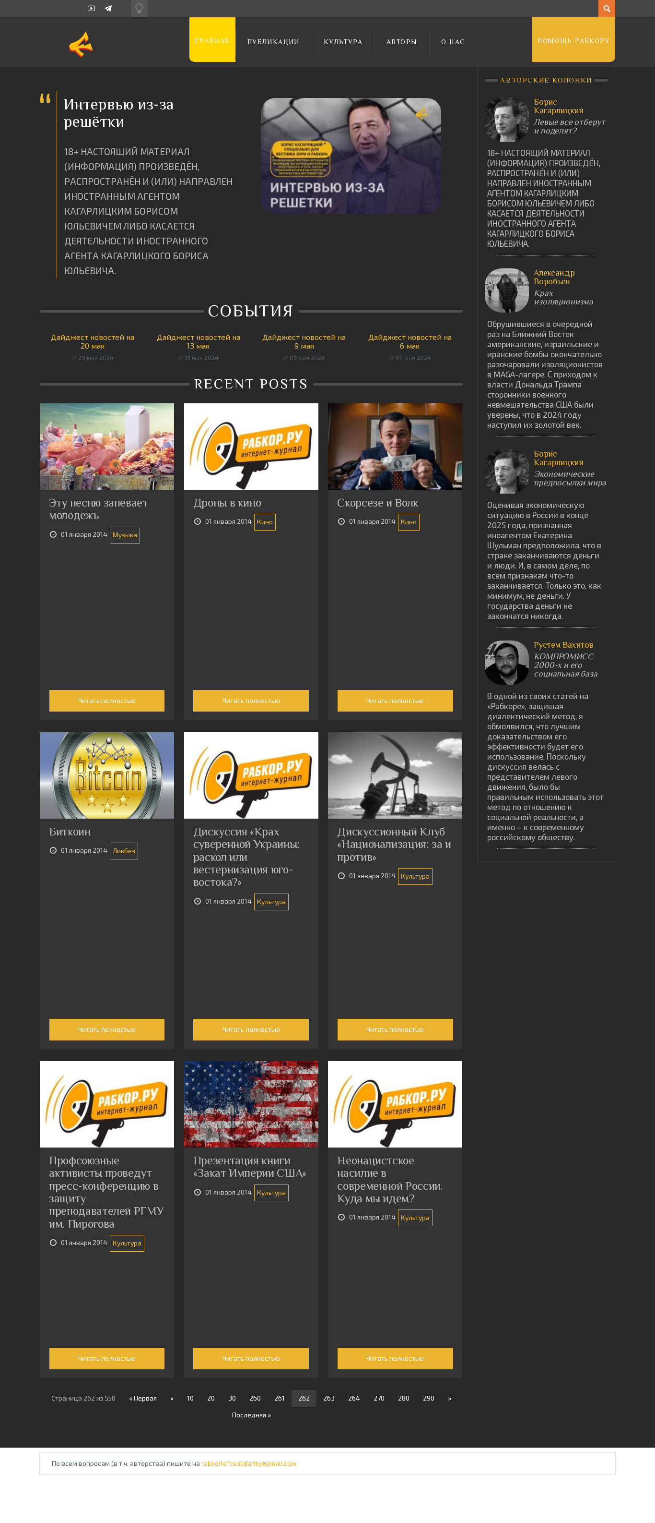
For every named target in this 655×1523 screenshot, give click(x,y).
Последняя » (251, 1415)
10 (190, 1398)
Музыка (125, 535)
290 (428, 1398)
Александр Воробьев (554, 277)
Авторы (401, 42)
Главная (212, 41)
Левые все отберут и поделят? (569, 126)
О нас (453, 42)
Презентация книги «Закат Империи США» (249, 1166)
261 (279, 1398)
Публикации (273, 42)
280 (403, 1398)
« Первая (143, 1398)
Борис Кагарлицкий (558, 106)
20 (211, 1398)
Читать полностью (107, 700)
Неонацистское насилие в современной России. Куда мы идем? (390, 1179)
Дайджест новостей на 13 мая (198, 341)
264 (354, 1398)
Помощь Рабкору (574, 41)
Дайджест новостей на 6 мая (410, 341)
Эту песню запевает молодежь (98, 508)
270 (379, 1398)
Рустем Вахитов (563, 645)
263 (329, 1398)
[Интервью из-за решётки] (351, 156)
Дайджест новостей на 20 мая (92, 341)
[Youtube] (91, 8)
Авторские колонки (546, 80)
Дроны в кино (227, 502)
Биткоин (69, 831)
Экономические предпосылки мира (570, 478)
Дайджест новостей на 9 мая (304, 341)
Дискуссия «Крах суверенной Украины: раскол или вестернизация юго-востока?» (246, 857)
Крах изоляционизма (563, 297)
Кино (265, 522)
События (253, 310)
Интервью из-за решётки (119, 112)
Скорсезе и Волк (378, 502)
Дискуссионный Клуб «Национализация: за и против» (394, 844)
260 (255, 1398)
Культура (343, 42)
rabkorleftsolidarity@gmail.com (248, 1463)
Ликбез (124, 850)
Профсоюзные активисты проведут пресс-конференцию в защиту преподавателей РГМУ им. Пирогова (106, 1192)
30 (232, 1398)
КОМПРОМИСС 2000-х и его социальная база (565, 665)
